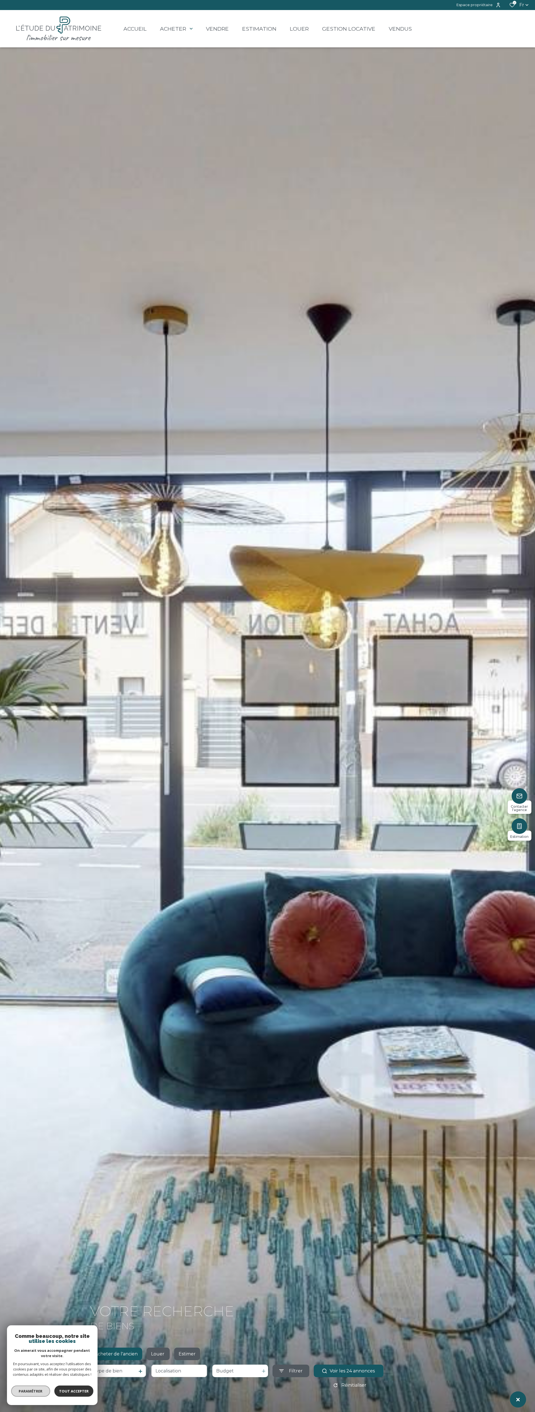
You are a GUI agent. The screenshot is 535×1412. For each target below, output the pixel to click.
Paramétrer (31, 1391)
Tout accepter (74, 1391)
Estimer (187, 1354)
